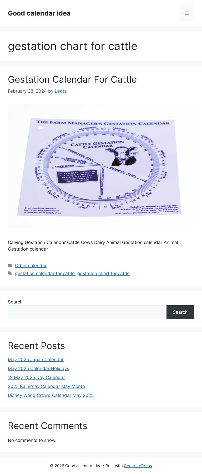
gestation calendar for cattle (45, 273)
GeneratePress (138, 465)
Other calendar (31, 265)
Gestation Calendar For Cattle (72, 79)
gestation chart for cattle (103, 273)
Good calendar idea (39, 13)
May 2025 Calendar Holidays (38, 368)
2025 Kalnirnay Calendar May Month (46, 386)
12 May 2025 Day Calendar (36, 377)
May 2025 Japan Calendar (36, 359)
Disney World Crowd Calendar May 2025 (51, 395)
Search (15, 302)
